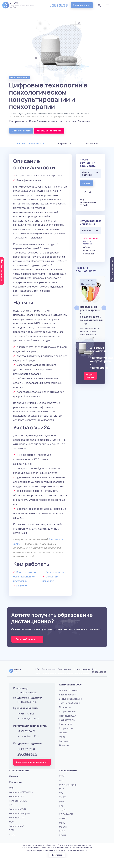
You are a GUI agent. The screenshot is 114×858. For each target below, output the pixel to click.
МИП (61, 780)
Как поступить (67, 720)
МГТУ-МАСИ (66, 814)
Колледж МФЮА (18, 801)
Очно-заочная (87, 173)
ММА (61, 801)
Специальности (19, 770)
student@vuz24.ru (27, 753)
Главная (13, 113)
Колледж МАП (16, 826)
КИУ (61, 806)
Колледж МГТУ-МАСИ (21, 792)
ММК (11, 788)
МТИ (61, 789)
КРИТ (12, 805)
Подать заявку (90, 375)
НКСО (12, 834)
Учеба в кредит (67, 694)
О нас (62, 736)
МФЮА (62, 818)
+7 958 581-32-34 (26, 749)
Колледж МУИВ (17, 809)
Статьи (13, 776)
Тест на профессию (69, 703)
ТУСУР (62, 810)
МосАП (63, 827)
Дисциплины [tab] (91, 143)
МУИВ (62, 822)
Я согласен (57, 855)
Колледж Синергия (19, 813)
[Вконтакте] (88, 671)
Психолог (22, 585)
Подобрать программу (2, 270)
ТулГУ (62, 797)
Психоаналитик (55, 572)
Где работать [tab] (64, 143)
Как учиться (65, 724)
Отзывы (63, 732)
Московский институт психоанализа (71, 113)
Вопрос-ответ (67, 728)
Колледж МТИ (16, 817)
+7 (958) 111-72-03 (59, 5)
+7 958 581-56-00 (26, 731)
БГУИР (62, 835)
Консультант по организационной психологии (24, 576)
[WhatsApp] (95, 671)
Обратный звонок (25, 639)
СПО (37, 669)
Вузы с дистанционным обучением (35, 113)
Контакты (64, 741)
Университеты (68, 770)
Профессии (65, 707)
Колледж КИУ (16, 796)
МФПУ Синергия (67, 784)
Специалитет (65, 669)
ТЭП (11, 830)
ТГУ (61, 793)
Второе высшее (67, 711)
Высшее (86, 230)
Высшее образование (71, 699)
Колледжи (15, 782)
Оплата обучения (68, 690)
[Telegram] (102, 671)
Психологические (19, 77)
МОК (11, 822)
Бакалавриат (49, 669)
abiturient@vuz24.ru (28, 718)
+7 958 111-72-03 (26, 713)
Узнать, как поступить (49, 130)
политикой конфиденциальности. (71, 850)
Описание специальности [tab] (30, 143)
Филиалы (64, 745)
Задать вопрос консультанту (32, 762)
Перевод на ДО (67, 715)
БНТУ (62, 831)
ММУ (61, 776)
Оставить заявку (82, 5)
